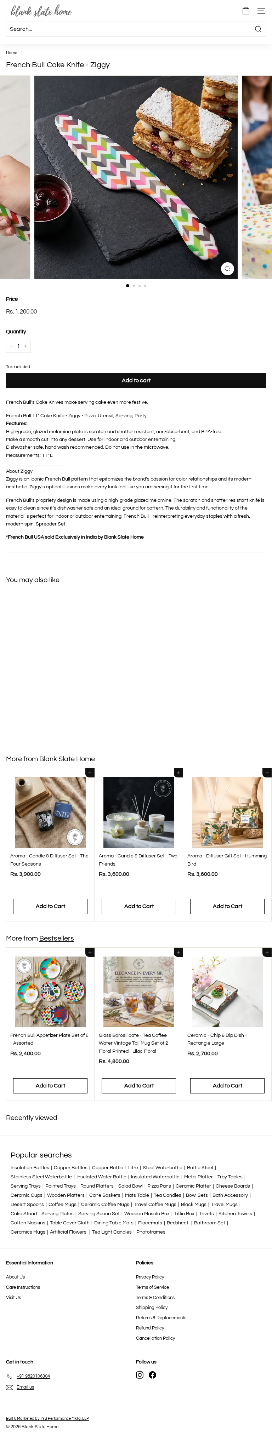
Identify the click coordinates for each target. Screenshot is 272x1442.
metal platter (198, 1176)
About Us (15, 1277)
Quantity (16, 331)
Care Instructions (23, 1287)
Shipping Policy (152, 1307)
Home (11, 53)
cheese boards (233, 1186)
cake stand (24, 1213)
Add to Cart (50, 727)
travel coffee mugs (155, 1204)
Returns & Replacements (161, 1317)
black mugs (193, 1204)
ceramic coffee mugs (105, 1204)
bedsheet (178, 1222)
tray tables (230, 1176)
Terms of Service (152, 1287)
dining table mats (114, 1222)
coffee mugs (62, 1204)
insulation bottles (30, 1167)
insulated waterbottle (155, 1176)
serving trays (26, 1186)
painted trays (60, 1186)
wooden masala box (147, 1213)
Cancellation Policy (155, 1338)
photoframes (150, 1232)
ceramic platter (193, 1186)
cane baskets (104, 1195)
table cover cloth (70, 1222)
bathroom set (209, 1222)
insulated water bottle (101, 1176)
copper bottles (70, 1167)
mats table (137, 1195)
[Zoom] (227, 268)
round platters (97, 1186)
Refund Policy (150, 1328)
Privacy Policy (150, 1277)
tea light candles (112, 1232)
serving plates (57, 1213)
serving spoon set (99, 1213)
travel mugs (224, 1204)
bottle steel (200, 1167)
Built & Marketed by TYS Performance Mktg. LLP (47, 1418)
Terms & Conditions (155, 1297)
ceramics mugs (28, 1232)
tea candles (167, 1195)
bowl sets (197, 1195)
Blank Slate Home (67, 759)
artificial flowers (68, 1232)
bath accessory (230, 1195)
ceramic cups (26, 1195)
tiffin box (184, 1213)
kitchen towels (235, 1213)
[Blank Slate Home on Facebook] (152, 1375)
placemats (150, 1222)
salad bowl (130, 1186)
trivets (206, 1213)
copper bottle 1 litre (115, 1167)
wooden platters (66, 1195)
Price (12, 299)
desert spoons (27, 1204)
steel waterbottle (162, 1167)
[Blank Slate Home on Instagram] (139, 1375)
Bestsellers (56, 938)
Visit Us (13, 1297)
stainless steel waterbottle (41, 1176)
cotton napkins (28, 1222)
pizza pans (159, 1186)
